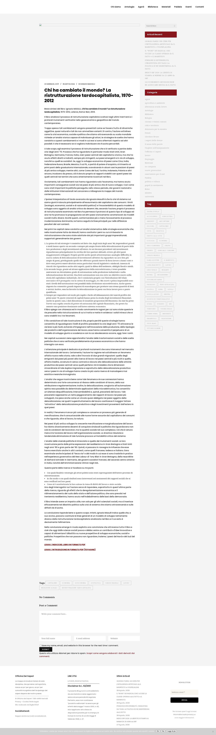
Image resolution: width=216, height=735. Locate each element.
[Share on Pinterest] (65, 568)
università (149, 196)
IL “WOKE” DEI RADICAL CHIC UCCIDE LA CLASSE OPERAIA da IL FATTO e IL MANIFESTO (159, 54)
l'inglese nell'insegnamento (157, 148)
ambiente (150, 221)
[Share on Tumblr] (61, 568)
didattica (160, 231)
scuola (170, 289)
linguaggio (149, 159)
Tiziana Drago (166, 309)
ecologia (150, 241)
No (163, 731)
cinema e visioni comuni (155, 121)
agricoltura (167, 216)
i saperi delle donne (153, 140)
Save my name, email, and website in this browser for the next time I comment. (80, 645)
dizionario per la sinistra (156, 129)
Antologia (70, 84)
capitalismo (52, 583)
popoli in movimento (154, 185)
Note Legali (34, 701)
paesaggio (151, 284)
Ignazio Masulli (112, 583)
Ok (158, 731)
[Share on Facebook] (45, 568)
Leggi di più (171, 731)
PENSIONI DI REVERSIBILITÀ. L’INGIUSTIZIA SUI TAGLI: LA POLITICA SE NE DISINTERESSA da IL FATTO (133, 709)
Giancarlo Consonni (166, 250)
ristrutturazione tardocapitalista (76, 588)
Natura (150, 275)
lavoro (126, 583)
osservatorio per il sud (155, 174)
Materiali (149, 163)
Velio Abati (151, 323)
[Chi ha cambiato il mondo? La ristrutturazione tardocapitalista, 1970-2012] (89, 51)
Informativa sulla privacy (183, 714)
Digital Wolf (34, 705)
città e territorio (152, 125)
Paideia (148, 178)
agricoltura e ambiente (155, 103)
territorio (151, 309)
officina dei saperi (154, 280)
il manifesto (169, 260)
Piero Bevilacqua (167, 284)
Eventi (147, 133)
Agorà (147, 99)
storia (149, 304)
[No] (213, 731)
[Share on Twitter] (49, 568)
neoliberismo (163, 275)
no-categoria (150, 166)
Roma (147, 189)
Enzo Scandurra (153, 245)
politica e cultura (152, 181)
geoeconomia (80, 583)
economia (66, 583)
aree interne (164, 221)
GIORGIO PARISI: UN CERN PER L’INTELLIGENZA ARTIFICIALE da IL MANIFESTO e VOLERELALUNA (160, 44)
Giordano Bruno (152, 136)
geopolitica (96, 583)
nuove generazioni (153, 170)
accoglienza (152, 216)
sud (170, 304)
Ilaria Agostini (153, 260)
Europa (167, 245)
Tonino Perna (152, 314)
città (149, 231)
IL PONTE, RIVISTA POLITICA (78, 681)
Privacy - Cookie (21, 701)
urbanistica (151, 318)
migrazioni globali (49, 588)
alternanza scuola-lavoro (156, 107)
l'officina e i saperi (153, 151)
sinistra (148, 193)
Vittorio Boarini (153, 328)
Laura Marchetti (154, 265)
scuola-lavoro (153, 294)
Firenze (150, 250)
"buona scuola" (153, 211)
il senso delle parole (154, 144)
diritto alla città (154, 236)
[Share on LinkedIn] (57, 568)
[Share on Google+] (53, 568)
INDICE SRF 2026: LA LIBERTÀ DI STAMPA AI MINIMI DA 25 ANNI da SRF (160, 75)
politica (150, 289)
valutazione (166, 318)
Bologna (148, 118)
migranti (165, 270)
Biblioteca (149, 114)
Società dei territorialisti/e (158, 299)
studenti (160, 304)
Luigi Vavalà (152, 270)
